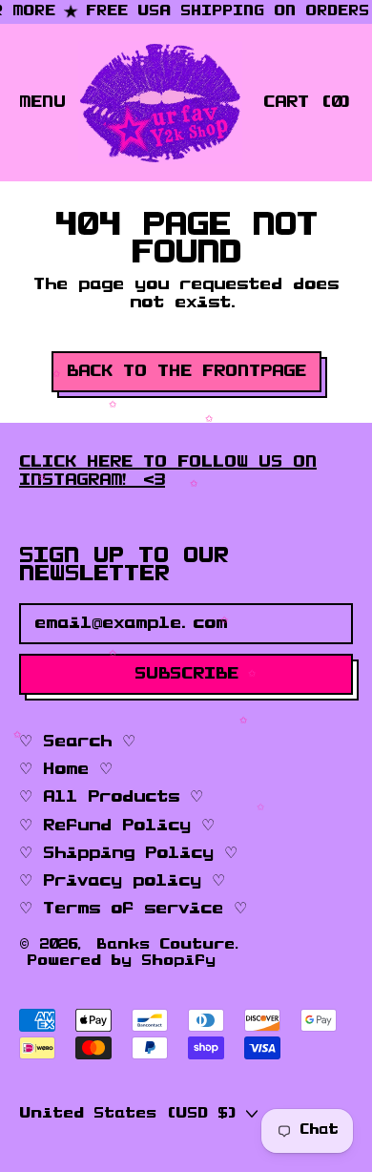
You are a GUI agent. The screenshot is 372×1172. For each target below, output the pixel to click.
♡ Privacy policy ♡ (122, 881)
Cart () (307, 106)
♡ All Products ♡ (111, 797)
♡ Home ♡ (66, 769)
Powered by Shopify (121, 961)
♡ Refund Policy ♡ (117, 825)
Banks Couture (165, 945)
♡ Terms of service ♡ (133, 908)
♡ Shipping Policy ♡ (128, 853)
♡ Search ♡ (77, 741)
